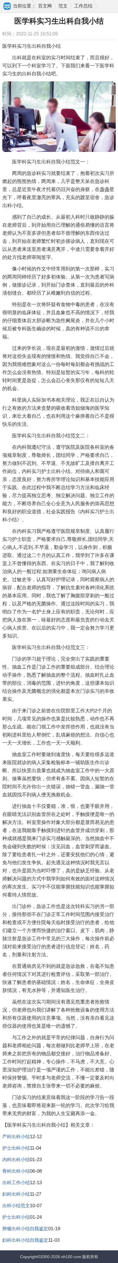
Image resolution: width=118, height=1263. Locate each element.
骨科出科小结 (16, 1171)
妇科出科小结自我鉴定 (25, 1240)
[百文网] (7, 6)
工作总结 (83, 5)
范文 (63, 5)
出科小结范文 (16, 1205)
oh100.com (71, 1256)
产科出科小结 (16, 1136)
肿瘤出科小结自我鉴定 (25, 1228)
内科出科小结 (16, 1159)
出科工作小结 (16, 1182)
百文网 (45, 5)
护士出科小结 (16, 1148)
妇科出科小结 (16, 1194)
